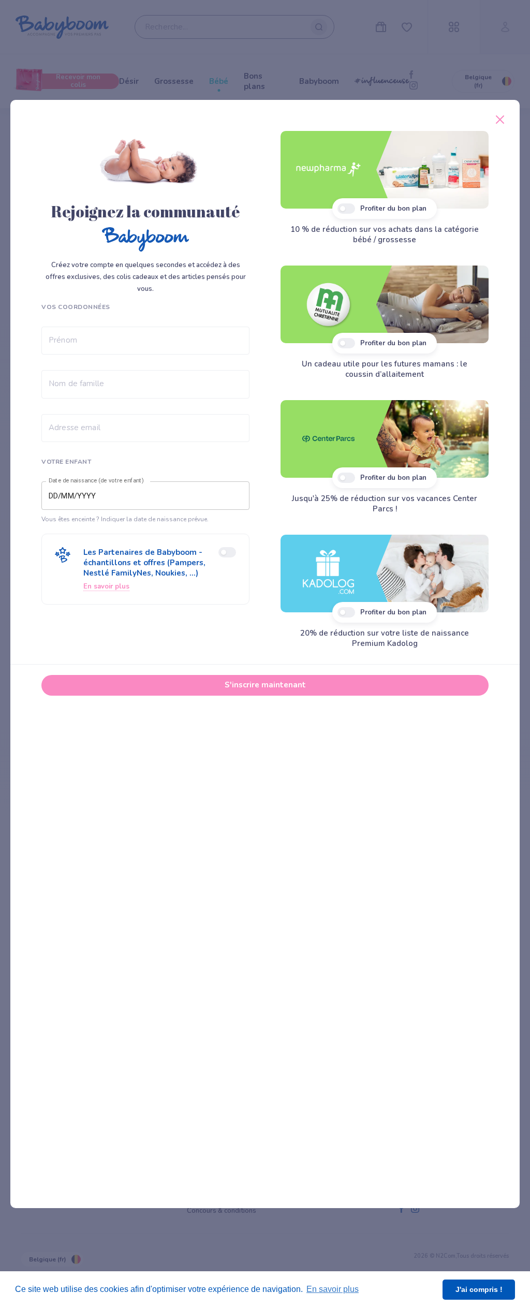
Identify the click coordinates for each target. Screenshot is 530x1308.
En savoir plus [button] (332, 1289)
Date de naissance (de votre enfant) (96, 480)
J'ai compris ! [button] (479, 1289)
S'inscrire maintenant (265, 685)
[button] (145, 569)
